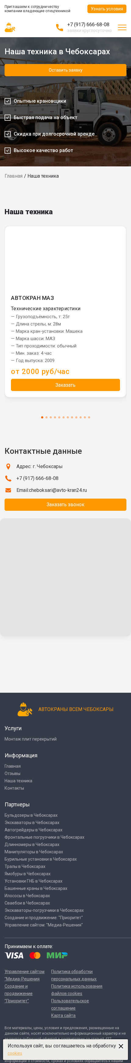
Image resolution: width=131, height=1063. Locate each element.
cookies (15, 1053)
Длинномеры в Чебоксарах (32, 844)
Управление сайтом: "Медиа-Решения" (44, 925)
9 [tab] (76, 417)
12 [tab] (89, 417)
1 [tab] (42, 417)
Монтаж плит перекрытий (31, 739)
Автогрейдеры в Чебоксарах (33, 829)
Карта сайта (63, 1015)
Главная (14, 176)
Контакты (14, 788)
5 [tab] (59, 417)
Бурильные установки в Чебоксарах (41, 859)
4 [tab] (55, 417)
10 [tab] (81, 417)
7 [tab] (68, 417)
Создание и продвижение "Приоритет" (19, 993)
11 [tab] (85, 417)
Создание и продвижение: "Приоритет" (44, 917)
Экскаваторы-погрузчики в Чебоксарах (44, 910)
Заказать (65, 385)
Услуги (13, 728)
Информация (21, 755)
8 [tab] (72, 417)
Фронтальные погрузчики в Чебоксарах (44, 837)
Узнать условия (107, 8)
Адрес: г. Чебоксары (39, 466)
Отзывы (12, 773)
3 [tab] (51, 417)
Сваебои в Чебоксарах (27, 903)
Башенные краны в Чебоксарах (36, 888)
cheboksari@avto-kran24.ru (58, 490)
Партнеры (17, 804)
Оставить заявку (66, 70)
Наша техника (18, 780)
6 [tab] (63, 417)
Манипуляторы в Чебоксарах (34, 851)
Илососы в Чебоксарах (27, 895)
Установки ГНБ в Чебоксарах (33, 881)
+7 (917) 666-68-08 (88, 24)
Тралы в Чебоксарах (25, 866)
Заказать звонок (65, 504)
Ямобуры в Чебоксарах (28, 873)
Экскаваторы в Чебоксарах (32, 822)
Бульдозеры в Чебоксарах (31, 815)
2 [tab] (46, 417)
